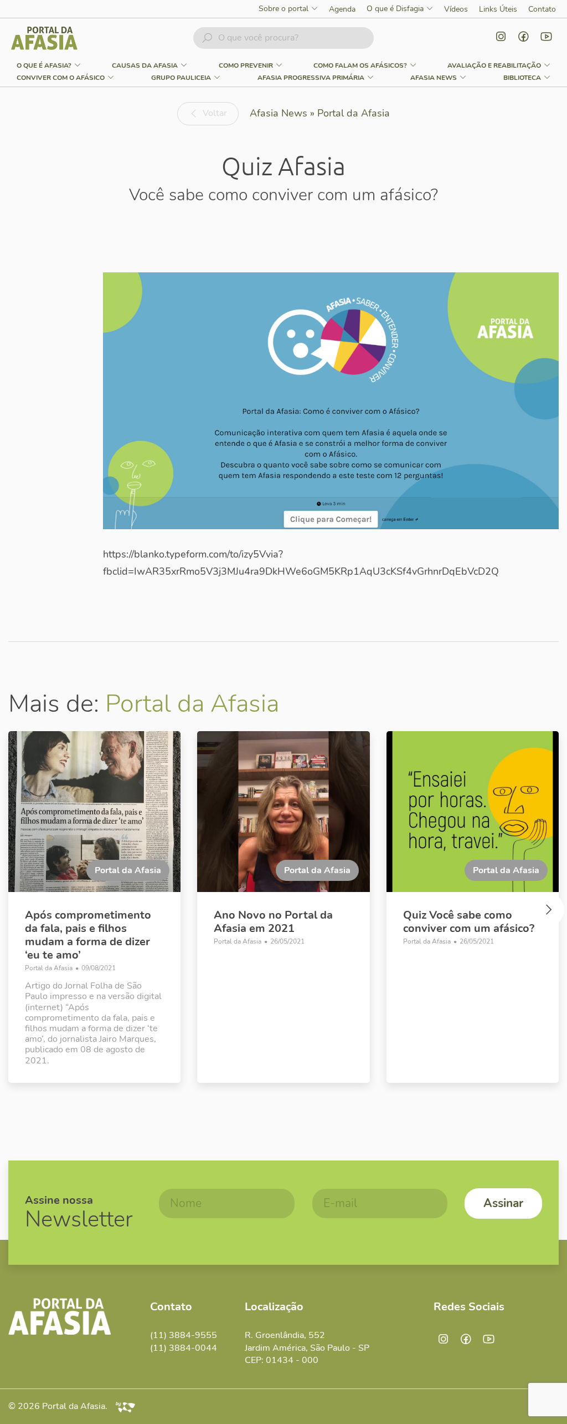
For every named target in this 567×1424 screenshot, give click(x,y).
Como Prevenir (246, 65)
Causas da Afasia (145, 65)
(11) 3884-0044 (183, 1348)
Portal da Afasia (192, 704)
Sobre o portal (283, 9)
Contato (542, 9)
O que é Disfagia (395, 9)
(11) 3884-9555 (183, 1335)
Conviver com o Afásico (61, 78)
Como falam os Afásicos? (360, 65)
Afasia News (433, 78)
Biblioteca (522, 78)
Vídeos (456, 9)
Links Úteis (498, 9)
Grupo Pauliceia (181, 78)
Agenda (342, 9)
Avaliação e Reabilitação (494, 65)
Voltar (215, 113)
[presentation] (19, 912)
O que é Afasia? (44, 65)
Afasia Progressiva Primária (310, 78)
